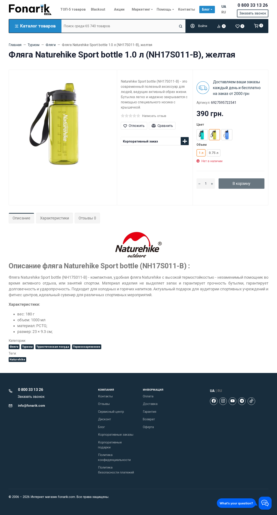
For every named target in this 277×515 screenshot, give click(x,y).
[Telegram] (242, 401)
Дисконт (104, 419)
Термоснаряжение (86, 346)
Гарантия (149, 412)
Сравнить (165, 126)
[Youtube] (232, 401)
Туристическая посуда (52, 346)
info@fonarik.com (31, 406)
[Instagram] (223, 401)
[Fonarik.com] (30, 9)
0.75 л (213, 153)
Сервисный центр (111, 412)
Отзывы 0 (87, 218)
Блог (101, 427)
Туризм (27, 346)
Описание (21, 218)
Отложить (137, 126)
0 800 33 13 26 (253, 5)
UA (223, 7)
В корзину (241, 183)
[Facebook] (213, 401)
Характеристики (54, 218)
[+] (212, 183)
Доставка (150, 404)
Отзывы (104, 404)
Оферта (148, 427)
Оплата (148, 396)
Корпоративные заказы (115, 435)
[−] (199, 183)
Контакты (105, 396)
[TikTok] (251, 401)
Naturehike (17, 359)
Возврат (149, 419)
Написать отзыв (154, 116)
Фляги (14, 346)
